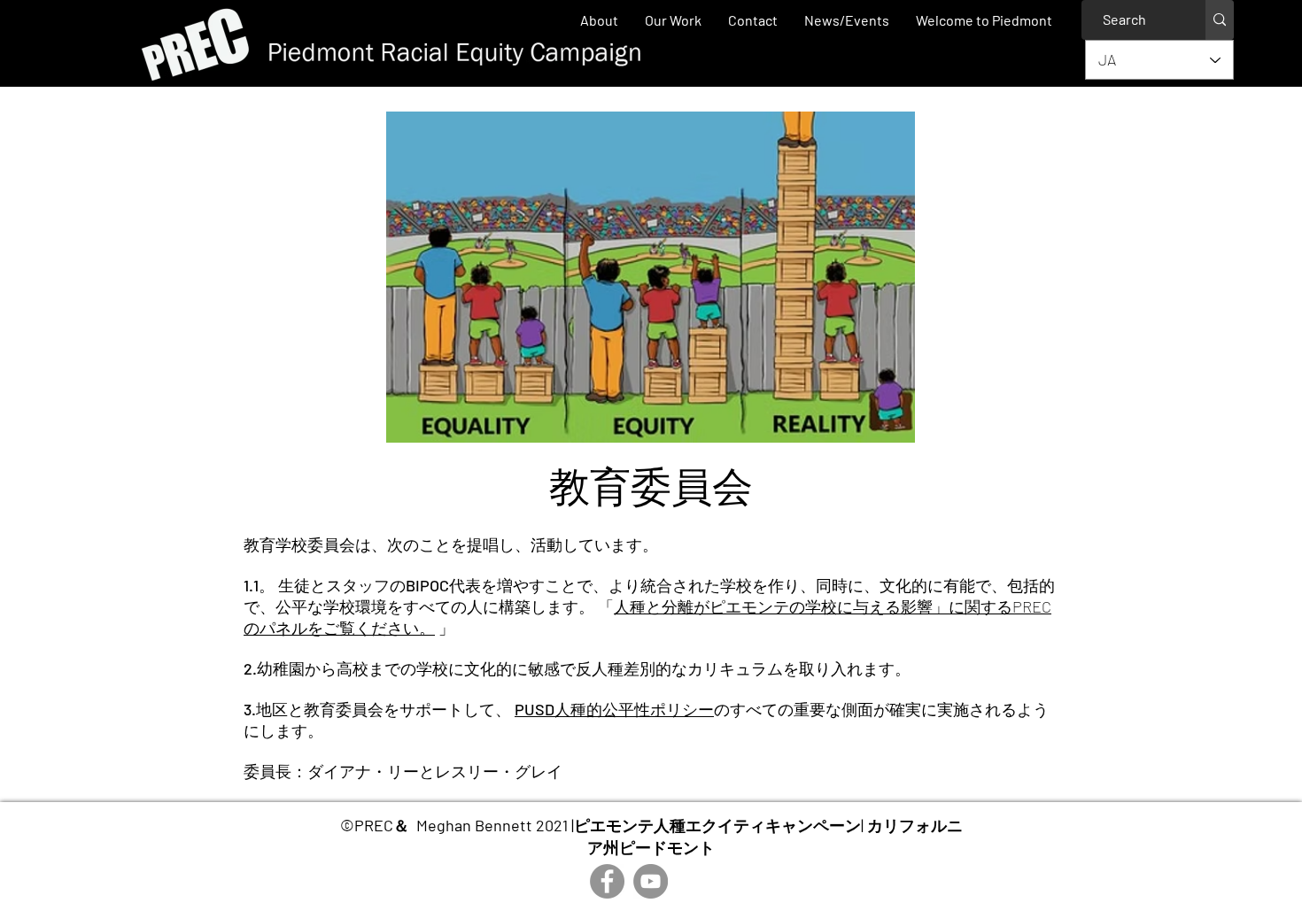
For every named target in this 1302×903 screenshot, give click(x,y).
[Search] (1219, 20)
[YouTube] (650, 881)
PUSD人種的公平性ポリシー (614, 709)
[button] (673, 20)
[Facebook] (607, 881)
